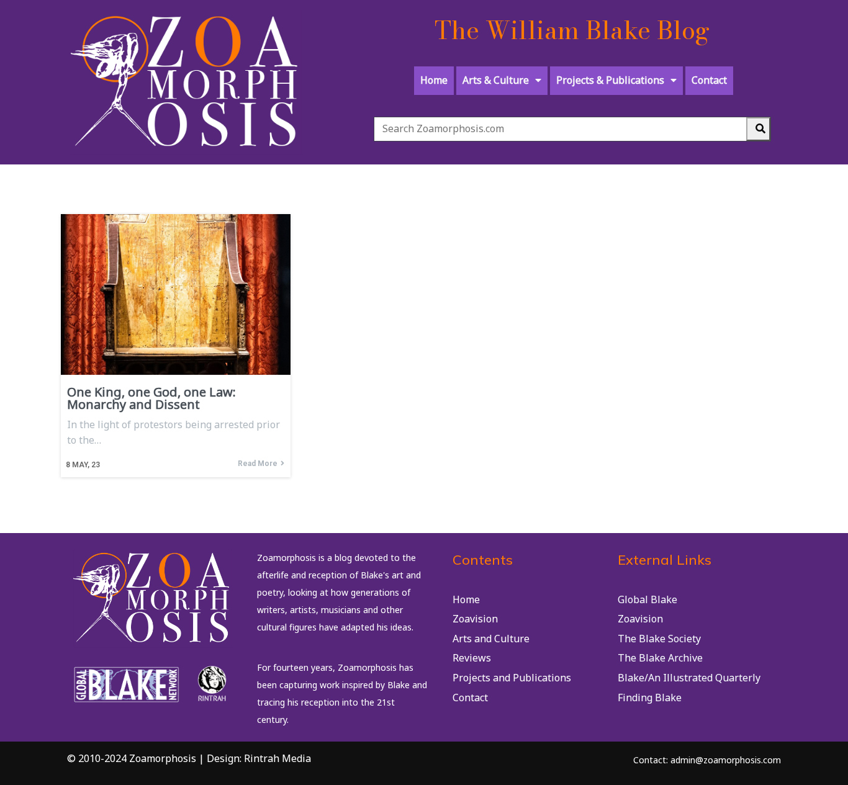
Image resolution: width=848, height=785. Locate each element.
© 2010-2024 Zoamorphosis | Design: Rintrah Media (189, 758)
